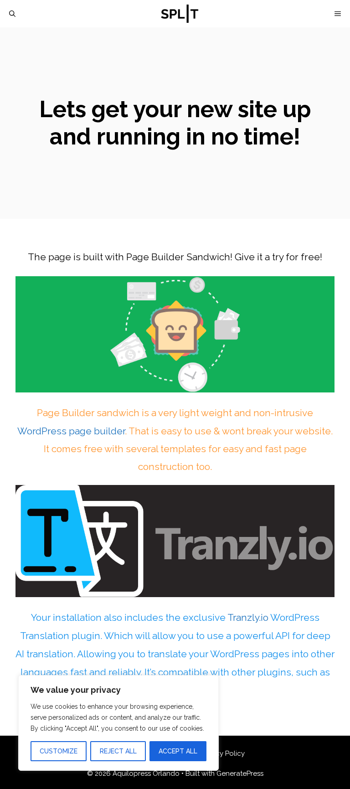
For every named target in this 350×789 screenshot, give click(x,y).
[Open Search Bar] (12, 13)
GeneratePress (239, 773)
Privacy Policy (222, 753)
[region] (118, 723)
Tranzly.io (247, 617)
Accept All (178, 751)
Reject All (118, 751)
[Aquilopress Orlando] (179, 13)
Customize (58, 751)
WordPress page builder (71, 431)
